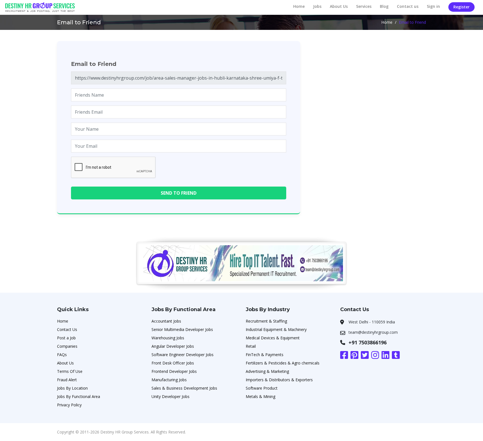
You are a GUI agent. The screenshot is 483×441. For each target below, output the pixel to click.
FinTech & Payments (264, 354)
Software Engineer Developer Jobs (182, 354)
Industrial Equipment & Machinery (276, 329)
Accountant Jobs (166, 321)
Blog (384, 6)
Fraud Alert (67, 379)
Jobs (317, 6)
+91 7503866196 (368, 342)
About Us (339, 6)
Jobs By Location (72, 388)
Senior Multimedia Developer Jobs (182, 329)
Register (461, 6)
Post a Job (66, 337)
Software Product (262, 388)
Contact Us (67, 329)
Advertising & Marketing (267, 371)
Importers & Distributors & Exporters (279, 379)
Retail (251, 346)
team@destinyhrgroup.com (373, 332)
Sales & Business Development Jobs (184, 388)
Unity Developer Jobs (170, 396)
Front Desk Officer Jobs (172, 363)
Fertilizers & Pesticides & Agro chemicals (282, 363)
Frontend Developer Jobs (174, 371)
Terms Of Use (69, 371)
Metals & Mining (260, 396)
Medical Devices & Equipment (273, 337)
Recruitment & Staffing (266, 321)
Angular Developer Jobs (172, 346)
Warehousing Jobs (167, 337)
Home (299, 6)
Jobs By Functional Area (78, 396)
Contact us (407, 6)
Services (363, 6)
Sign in (433, 6)
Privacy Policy (69, 404)
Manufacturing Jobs (169, 379)
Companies (67, 346)
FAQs (62, 354)
